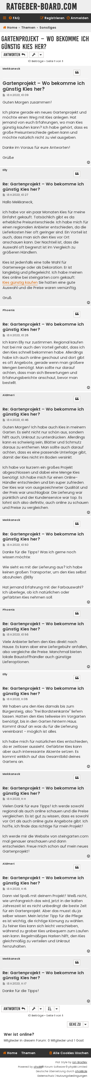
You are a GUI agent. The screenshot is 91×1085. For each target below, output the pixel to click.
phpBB (38, 1067)
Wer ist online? (19, 1034)
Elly (5, 170)
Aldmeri (8, 395)
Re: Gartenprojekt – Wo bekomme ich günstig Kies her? (43, 187)
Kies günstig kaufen (20, 282)
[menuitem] (13, 18)
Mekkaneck (11, 68)
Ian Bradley (79, 1062)
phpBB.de (81, 1071)
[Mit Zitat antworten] (77, 73)
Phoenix (9, 310)
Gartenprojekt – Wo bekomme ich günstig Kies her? (45, 43)
